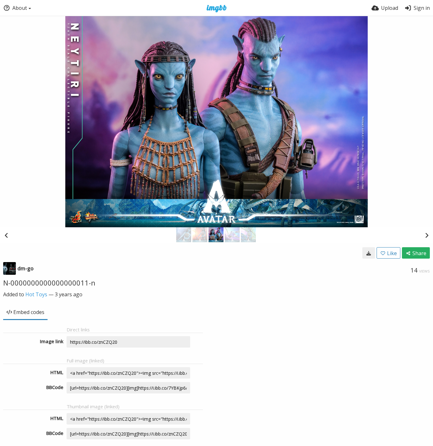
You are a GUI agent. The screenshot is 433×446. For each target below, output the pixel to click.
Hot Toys (36, 294)
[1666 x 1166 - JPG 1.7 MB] (368, 253)
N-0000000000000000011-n (49, 282)
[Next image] (426, 235)
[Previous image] (6, 235)
